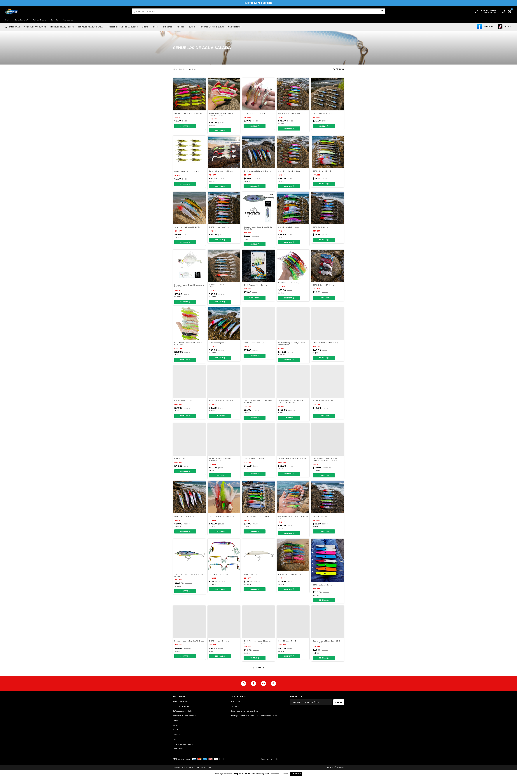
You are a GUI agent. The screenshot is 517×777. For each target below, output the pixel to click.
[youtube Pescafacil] (263, 683)
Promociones (67, 20)
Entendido (296, 773)
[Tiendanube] (335, 767)
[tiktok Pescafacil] (273, 683)
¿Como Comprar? (21, 20)
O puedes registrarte (488, 12)
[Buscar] (382, 11)
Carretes (167, 27)
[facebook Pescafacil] (253, 683)
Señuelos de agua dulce (62, 27)
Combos (180, 27)
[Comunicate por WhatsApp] (503, 12)
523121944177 (236, 701)
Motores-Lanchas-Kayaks (212, 27)
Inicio (7, 20)
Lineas (145, 27)
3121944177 (235, 706)
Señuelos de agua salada (90, 27)
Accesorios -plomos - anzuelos (122, 27)
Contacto (54, 20)
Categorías (14, 27)
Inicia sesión (491, 10)
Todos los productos (35, 27)
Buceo (192, 27)
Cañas (155, 27)
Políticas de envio (39, 20)
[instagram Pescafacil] (243, 683)
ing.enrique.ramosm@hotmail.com (245, 711)
